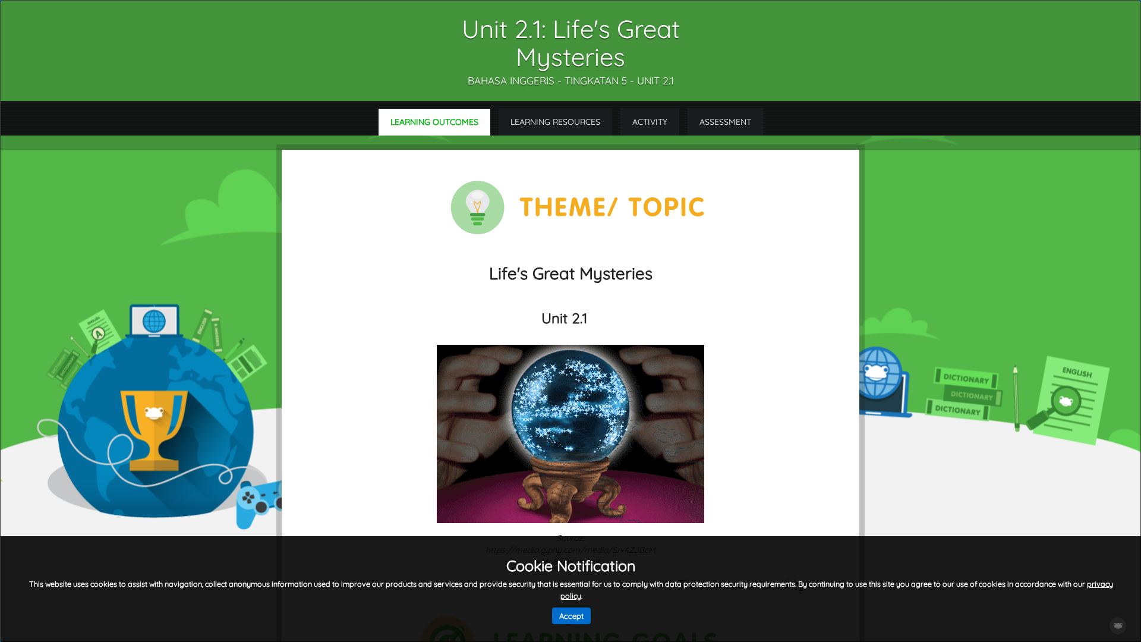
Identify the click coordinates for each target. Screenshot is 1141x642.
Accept (571, 616)
